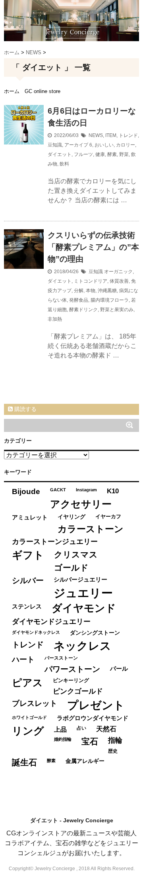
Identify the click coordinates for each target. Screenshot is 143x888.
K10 (113, 491)
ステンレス (27, 606)
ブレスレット (34, 703)
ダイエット (60, 154)
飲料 (64, 164)
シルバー (28, 580)
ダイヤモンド (84, 608)
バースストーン (61, 658)
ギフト (28, 555)
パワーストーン (72, 669)
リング (28, 730)
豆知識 (55, 145)
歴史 (113, 751)
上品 (60, 729)
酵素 (112, 154)
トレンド (128, 135)
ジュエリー (83, 592)
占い (81, 728)
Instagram (86, 489)
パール (119, 668)
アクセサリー (81, 504)
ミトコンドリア (90, 281)
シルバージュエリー (80, 579)
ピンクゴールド (78, 691)
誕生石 (24, 762)
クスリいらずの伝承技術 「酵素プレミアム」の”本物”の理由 (93, 247)
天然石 (106, 729)
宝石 (89, 741)
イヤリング (71, 517)
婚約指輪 (63, 739)
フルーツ (83, 154)
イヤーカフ (108, 516)
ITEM (110, 135)
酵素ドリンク (83, 309)
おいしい (104, 145)
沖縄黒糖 (107, 290)
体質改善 (119, 281)
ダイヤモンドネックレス (36, 632)
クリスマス (76, 554)
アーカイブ (76, 145)
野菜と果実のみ (116, 309)
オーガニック (118, 271)
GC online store (42, 91)
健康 (100, 154)
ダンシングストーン (95, 633)
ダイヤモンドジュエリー (51, 622)
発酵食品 (78, 300)
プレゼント (96, 705)
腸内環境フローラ (110, 300)
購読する (25, 409)
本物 (90, 290)
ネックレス (82, 646)
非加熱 (55, 319)
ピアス (27, 682)
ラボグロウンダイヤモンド (92, 718)
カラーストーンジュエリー (55, 542)
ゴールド (71, 567)
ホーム (11, 91)
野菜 (124, 154)
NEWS (96, 135)
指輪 (115, 740)
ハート (23, 659)
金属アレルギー (85, 761)
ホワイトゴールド (29, 717)
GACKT (58, 489)
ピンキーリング (71, 680)
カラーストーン (91, 529)
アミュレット (30, 517)
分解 (78, 290)
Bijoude (26, 491)
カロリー (125, 145)
